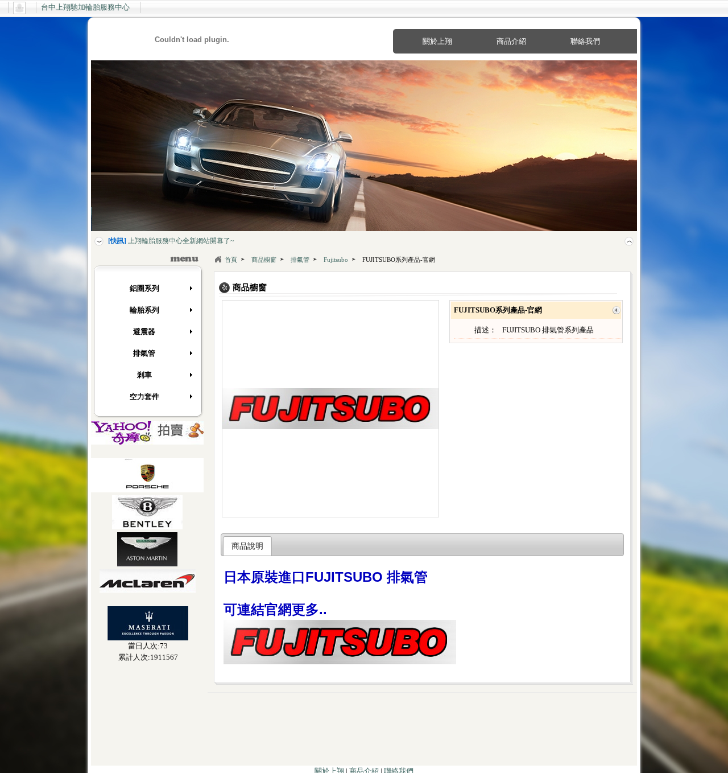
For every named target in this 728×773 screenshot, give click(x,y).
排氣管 (144, 353)
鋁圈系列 (144, 288)
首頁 (231, 259)
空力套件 (144, 396)
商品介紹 (511, 41)
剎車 (144, 375)
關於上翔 (437, 41)
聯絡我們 (585, 41)
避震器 (144, 331)
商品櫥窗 (263, 259)
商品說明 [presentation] (247, 545)
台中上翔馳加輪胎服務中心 (85, 7)
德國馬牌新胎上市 (145, 241)
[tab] (247, 546)
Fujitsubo (336, 259)
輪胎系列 (144, 310)
